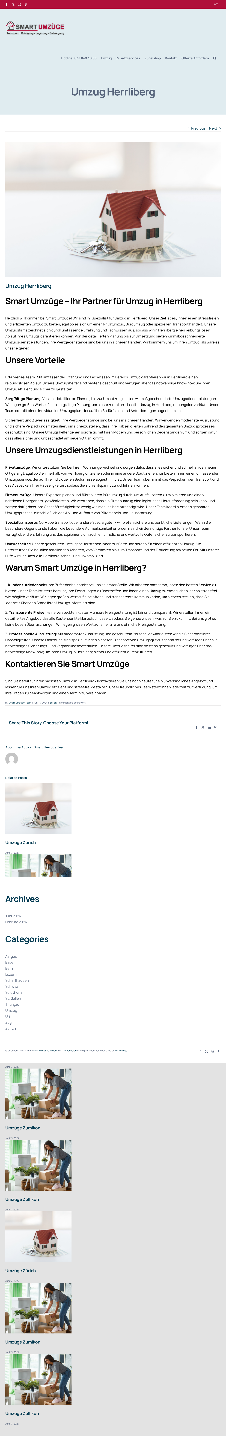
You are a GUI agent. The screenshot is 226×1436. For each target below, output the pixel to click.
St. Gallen (13, 998)
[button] (214, 58)
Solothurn (13, 992)
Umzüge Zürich (20, 842)
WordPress (121, 1050)
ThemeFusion (69, 1050)
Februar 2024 (16, 922)
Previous (198, 128)
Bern (9, 968)
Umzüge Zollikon (22, 1199)
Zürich (53, 702)
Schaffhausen (17, 980)
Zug (8, 1022)
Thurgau (12, 1004)
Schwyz (11, 986)
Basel (9, 962)
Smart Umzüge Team (19, 702)
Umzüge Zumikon (22, 1128)
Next (213, 128)
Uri (7, 1016)
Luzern (11, 974)
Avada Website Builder (45, 1050)
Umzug (11, 1010)
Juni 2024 (13, 916)
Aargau (11, 956)
